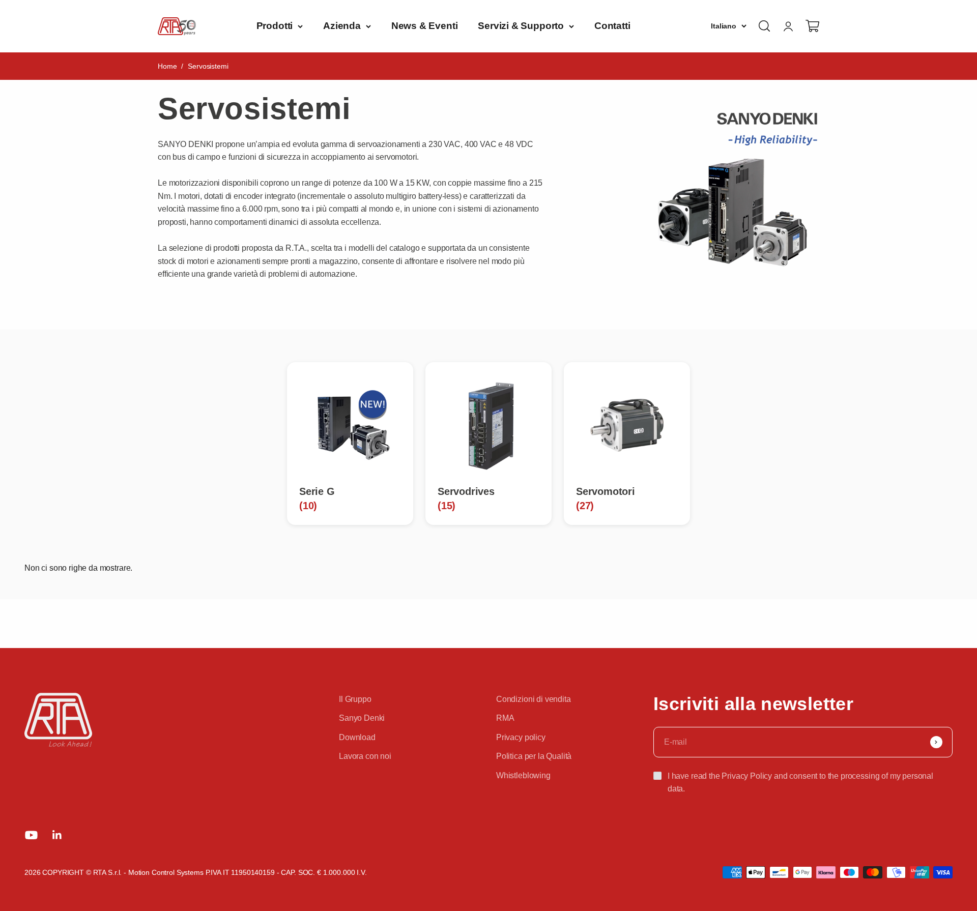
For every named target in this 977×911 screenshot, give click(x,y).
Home (167, 66)
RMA (505, 718)
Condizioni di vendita (533, 699)
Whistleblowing (523, 775)
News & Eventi (424, 25)
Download (357, 737)
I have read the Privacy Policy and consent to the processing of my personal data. (800, 783)
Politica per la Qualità (533, 756)
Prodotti (274, 25)
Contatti (612, 25)
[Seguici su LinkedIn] (57, 835)
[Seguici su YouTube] (31, 835)
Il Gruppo (355, 699)
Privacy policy (520, 737)
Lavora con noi (365, 756)
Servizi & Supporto (521, 25)
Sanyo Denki (362, 718)
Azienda (342, 25)
